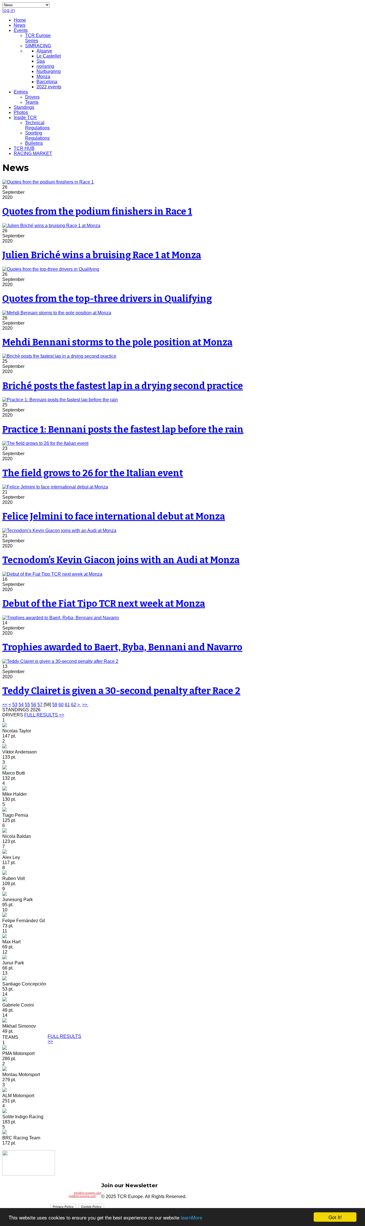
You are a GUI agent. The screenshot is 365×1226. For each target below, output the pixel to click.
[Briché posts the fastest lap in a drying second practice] (59, 356)
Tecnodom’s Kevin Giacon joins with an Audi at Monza (121, 560)
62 (73, 704)
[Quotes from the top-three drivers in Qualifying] (50, 269)
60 (61, 704)
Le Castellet (48, 56)
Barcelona (46, 81)
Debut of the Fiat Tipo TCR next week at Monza (103, 603)
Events (21, 30)
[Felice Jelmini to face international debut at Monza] (55, 486)
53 (14, 704)
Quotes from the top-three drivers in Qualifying (107, 298)
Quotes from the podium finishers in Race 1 (97, 211)
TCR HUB (24, 148)
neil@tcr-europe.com (82, 1196)
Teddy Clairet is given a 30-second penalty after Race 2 (121, 690)
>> (85, 704)
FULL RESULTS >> (44, 714)
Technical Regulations (37, 125)
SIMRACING (38, 45)
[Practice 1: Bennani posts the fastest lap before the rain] (60, 399)
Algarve (44, 50)
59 (54, 704)
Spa (40, 61)
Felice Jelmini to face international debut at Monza (113, 516)
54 (21, 704)
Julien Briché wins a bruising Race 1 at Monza (101, 255)
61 (67, 704)
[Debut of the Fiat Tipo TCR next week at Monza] (52, 574)
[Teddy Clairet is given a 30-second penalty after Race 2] (60, 661)
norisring (45, 66)
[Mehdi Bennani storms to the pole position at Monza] (56, 312)
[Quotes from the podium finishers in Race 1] (48, 182)
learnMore (191, 1217)
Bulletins (34, 143)
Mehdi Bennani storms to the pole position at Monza (117, 342)
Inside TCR (25, 117)
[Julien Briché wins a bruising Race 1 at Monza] (51, 225)
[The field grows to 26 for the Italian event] (45, 443)
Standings (24, 107)
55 (27, 704)
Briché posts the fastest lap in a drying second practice (122, 385)
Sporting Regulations (37, 135)
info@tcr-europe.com (87, 1192)
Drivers (32, 97)
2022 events (48, 86)
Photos (21, 112)
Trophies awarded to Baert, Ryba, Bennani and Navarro (122, 647)
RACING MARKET (33, 153)
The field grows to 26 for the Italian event (92, 473)
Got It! (335, 1217)
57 (39, 704)
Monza (43, 76)
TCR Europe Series (38, 38)
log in (8, 10)
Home (20, 20)
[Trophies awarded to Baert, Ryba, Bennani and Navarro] (60, 617)
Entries (21, 91)
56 (33, 704)
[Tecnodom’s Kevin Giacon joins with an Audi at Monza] (59, 530)
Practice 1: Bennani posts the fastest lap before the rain (123, 429)
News (19, 25)
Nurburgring (48, 71)
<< (4, 704)
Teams (31, 102)
